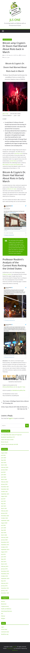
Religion (3, 618)
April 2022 (3, 477)
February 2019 (4, 566)
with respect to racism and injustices (12, 164)
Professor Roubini (7, 274)
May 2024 (3, 460)
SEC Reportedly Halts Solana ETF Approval (11, 434)
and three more (18, 153)
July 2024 (3, 455)
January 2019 (4, 568)
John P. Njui (5, 113)
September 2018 (5, 578)
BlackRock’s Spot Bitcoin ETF (8, 437)
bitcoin (5, 57)
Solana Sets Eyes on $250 (7, 439)
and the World (12, 161)
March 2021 (4, 508)
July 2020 (3, 525)
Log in (2, 627)
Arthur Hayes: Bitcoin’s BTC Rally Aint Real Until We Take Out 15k (14, 408)
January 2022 (4, 484)
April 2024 (3, 462)
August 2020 (4, 523)
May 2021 (3, 503)
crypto (8, 57)
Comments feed (5, 632)
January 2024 (4, 469)
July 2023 (3, 472)
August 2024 (4, 453)
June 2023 (3, 474)
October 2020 (4, 518)
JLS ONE (15, 20)
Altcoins (3, 601)
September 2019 (5, 549)
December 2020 (5, 515)
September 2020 (5, 520)
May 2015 (3, 581)
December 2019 (5, 542)
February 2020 (4, 537)
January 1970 (4, 590)
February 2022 (4, 482)
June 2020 (3, 527)
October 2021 (4, 491)
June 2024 (3, 457)
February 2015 (4, 583)
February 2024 (4, 467)
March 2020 (4, 535)
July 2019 (3, 554)
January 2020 (4, 540)
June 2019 (3, 556)
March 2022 (4, 479)
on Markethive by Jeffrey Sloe (18, 390)
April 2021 (3, 506)
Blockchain (3, 604)
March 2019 (4, 564)
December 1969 (5, 593)
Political (3, 616)
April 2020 (3, 532)
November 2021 (5, 489)
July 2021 (3, 498)
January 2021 (4, 513)
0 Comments (23, 55)
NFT (2, 613)
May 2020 (3, 530)
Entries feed (4, 629)
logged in (10, 418)
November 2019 (5, 544)
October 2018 (4, 576)
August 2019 (4, 552)
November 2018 (5, 573)
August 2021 (4, 496)
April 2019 (3, 561)
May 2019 (3, 559)
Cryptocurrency (5, 606)
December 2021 (5, 486)
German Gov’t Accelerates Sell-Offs (9, 444)
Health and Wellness (6, 608)
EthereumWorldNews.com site (10, 387)
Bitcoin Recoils (4, 442)
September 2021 (5, 494)
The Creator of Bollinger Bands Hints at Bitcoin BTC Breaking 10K (16, 402)
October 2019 (4, 547)
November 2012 (5, 588)
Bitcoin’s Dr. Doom (11, 189)
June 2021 (3, 501)
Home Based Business (7, 39)
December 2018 (5, 571)
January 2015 (4, 585)
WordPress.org (4, 634)
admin (11, 55)
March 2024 (4, 465)
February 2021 (4, 511)
